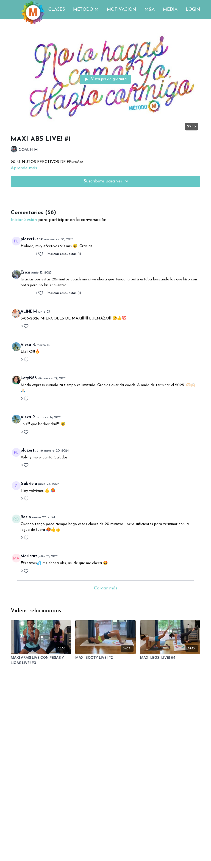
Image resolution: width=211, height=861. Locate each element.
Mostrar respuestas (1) (64, 254)
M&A (150, 9)
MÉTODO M (86, 9)
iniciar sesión (24, 220)
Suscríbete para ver (103, 181)
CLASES (56, 9)
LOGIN (193, 9)
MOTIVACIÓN (121, 9)
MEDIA (170, 9)
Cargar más (105, 588)
